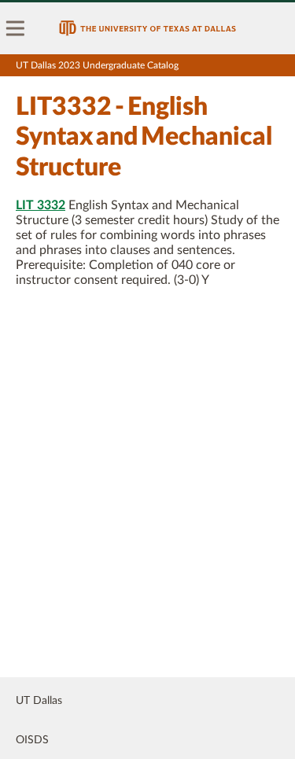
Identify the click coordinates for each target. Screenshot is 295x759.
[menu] (15, 28)
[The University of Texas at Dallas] (147, 28)
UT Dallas (39, 700)
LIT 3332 (40, 205)
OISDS (32, 740)
